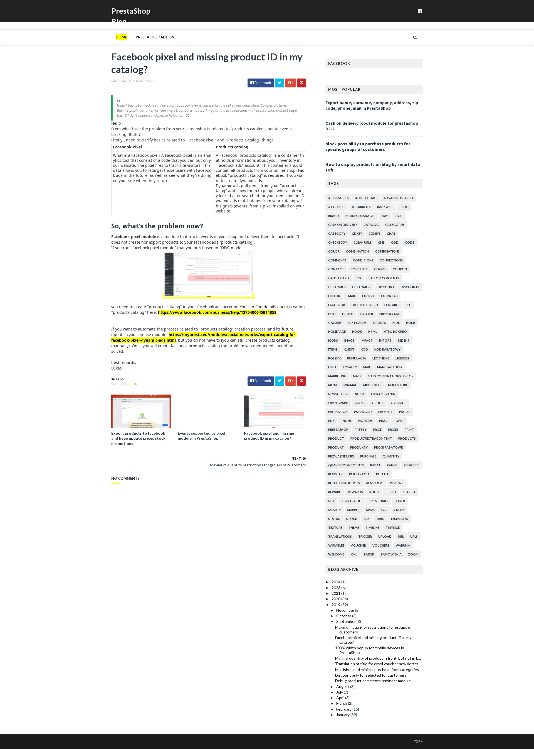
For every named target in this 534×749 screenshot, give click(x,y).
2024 (336, 581)
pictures (365, 420)
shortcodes (351, 501)
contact (336, 269)
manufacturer (389, 367)
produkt (336, 447)
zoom (413, 554)
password (363, 411)
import (385, 340)
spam (370, 509)
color (334, 251)
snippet (353, 509)
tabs (380, 518)
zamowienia (391, 554)
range (392, 465)
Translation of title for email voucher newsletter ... (378, 663)
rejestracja (359, 474)
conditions (363, 260)
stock (351, 518)
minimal (350, 385)
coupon (400, 269)
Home (121, 37)
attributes (361, 207)
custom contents (383, 278)
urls (414, 536)
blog (404, 207)
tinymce (393, 527)
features (391, 305)
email (351, 296)
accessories (338, 198)
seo (331, 501)
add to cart (366, 198)
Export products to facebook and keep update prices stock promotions (138, 438)
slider (400, 501)
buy (385, 215)
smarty (334, 509)
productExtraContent (371, 438)
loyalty (350, 367)
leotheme (380, 358)
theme (353, 527)
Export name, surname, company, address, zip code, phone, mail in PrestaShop (371, 105)
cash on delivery (342, 224)
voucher (358, 545)
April (340, 697)
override (398, 403)
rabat (375, 465)
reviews (396, 483)
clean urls (362, 242)
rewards (355, 492)
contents (359, 269)
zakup (369, 554)
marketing (337, 376)
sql (384, 509)
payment (385, 411)
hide (396, 322)
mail (367, 367)
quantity (391, 456)
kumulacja (356, 358)
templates (399, 518)
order (360, 403)
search (409, 492)
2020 (336, 598)
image (349, 340)
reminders (375, 483)
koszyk (334, 358)
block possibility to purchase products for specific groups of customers (367, 146)
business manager (360, 215)
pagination (338, 411)
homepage (337, 331)
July (340, 692)
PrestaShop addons (156, 37)
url (401, 536)
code (409, 242)
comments (337, 260)
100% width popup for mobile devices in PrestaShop (369, 650)
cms (381, 242)
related (383, 474)
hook (357, 331)
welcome (336, 554)
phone (346, 420)
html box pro (395, 331)
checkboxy (337, 242)
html (372, 331)
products (407, 438)
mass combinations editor (391, 376)
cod (395, 242)
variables (336, 545)
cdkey (357, 233)
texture (335, 527)
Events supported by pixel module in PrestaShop (201, 435)
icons (333, 340)
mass (357, 376)
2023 (336, 587)
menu (332, 385)
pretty (361, 429)
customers (361, 287)
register (335, 474)
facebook (119, 384)
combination (357, 251)
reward (335, 492)
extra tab (389, 296)
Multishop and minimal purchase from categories (377, 669)
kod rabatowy (387, 349)
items (332, 349)
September (346, 621)
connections (391, 260)
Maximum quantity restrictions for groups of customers (373, 629)
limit (332, 367)
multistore (398, 385)
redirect (411, 465)
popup (399, 420)
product (336, 438)
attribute (336, 207)
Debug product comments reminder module (373, 680)
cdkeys (374, 233)
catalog (371, 224)
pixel (136, 384)
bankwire (385, 207)
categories (395, 224)
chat (391, 233)
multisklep (372, 385)
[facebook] (420, 11)
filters (347, 313)
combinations (387, 251)
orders (378, 403)
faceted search (365, 305)
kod (364, 349)
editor (334, 296)
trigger (365, 536)
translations (340, 536)
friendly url (389, 313)
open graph (338, 403)
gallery (335, 322)
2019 (336, 604)
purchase (368, 456)
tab (367, 518)
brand (333, 215)
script (391, 492)
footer (366, 313)
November (345, 610)
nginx (360, 394)
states (399, 509)
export (368, 296)
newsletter (338, 394)
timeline (372, 527)
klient (349, 349)
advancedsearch (398, 198)
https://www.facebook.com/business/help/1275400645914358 (217, 312)
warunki (403, 545)
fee (408, 305)
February (344, 709)
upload (385, 536)
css (358, 278)
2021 (336, 593)
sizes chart (378, 501)
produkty (359, 447)
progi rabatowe (388, 447)
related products (344, 483)
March (342, 703)
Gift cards (357, 322)
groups (379, 322)
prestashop (338, 429)
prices (393, 429)
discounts (410, 287)
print (409, 429)
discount (386, 287)
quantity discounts (346, 465)
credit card (338, 278)
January (343, 714)
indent (404, 340)
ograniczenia (383, 394)
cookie (380, 269)
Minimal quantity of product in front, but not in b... (378, 658)
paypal (404, 411)
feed (332, 313)
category (336, 233)
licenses (402, 358)
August (343, 686)
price (377, 429)
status (334, 518)
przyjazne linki (341, 456)
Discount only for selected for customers (370, 675)
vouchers (380, 545)
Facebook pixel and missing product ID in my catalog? (269, 435)
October (344, 615)
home (411, 322)
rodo (374, 492)
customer (337, 287)
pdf (331, 420)
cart (398, 215)
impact (367, 340)
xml (354, 554)
